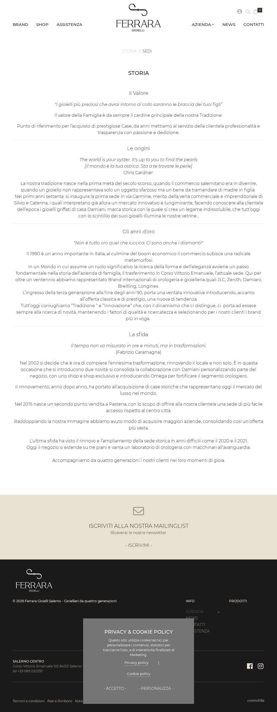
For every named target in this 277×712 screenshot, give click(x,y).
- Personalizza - (155, 688)
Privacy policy (136, 662)
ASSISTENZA (69, 24)
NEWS (228, 24)
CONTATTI (253, 24)
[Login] (239, 11)
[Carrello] (256, 12)
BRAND (20, 24)
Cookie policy (138, 673)
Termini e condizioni (29, 701)
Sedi (147, 51)
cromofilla (255, 700)
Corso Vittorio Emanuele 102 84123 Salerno (47, 666)
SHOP (42, 24)
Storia (130, 51)
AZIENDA (202, 24)
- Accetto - (115, 688)
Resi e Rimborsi (59, 701)
